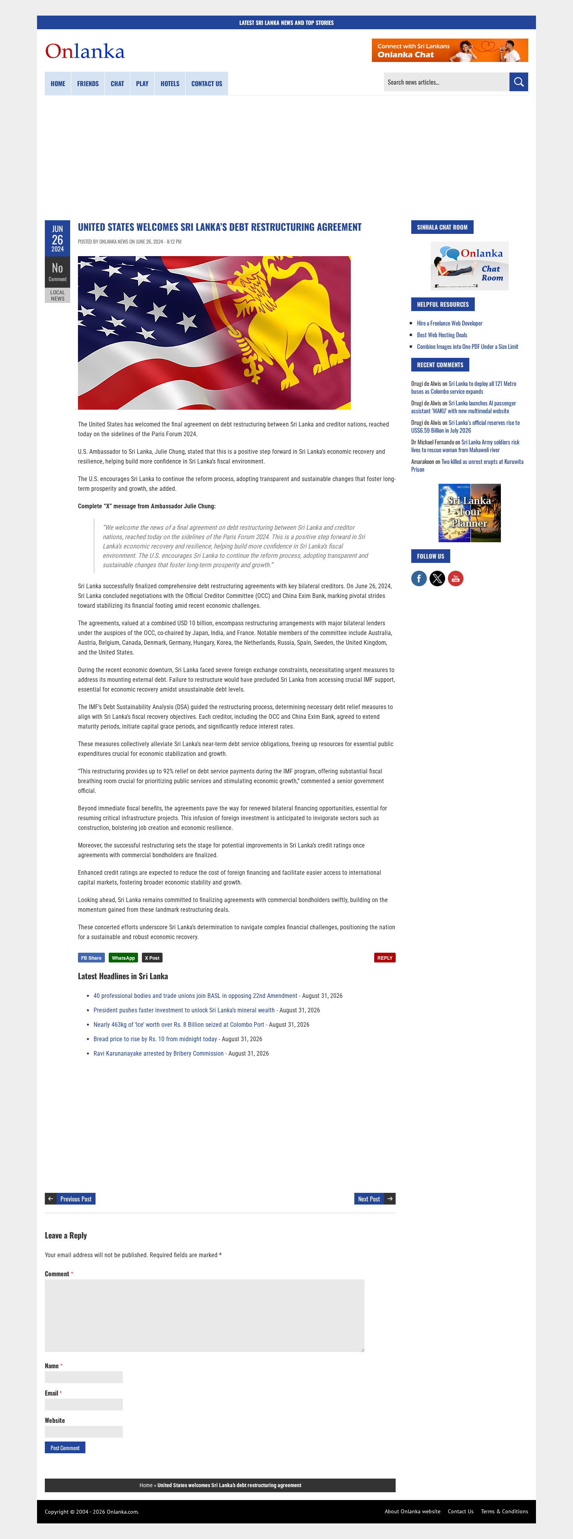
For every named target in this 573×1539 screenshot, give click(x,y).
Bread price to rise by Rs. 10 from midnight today (155, 1039)
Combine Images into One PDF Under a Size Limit (467, 346)
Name (53, 1365)
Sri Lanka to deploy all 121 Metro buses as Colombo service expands (463, 387)
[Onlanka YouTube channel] (455, 574)
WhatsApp (123, 957)
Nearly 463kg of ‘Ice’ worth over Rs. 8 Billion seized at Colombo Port (179, 1024)
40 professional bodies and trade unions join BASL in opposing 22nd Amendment (195, 995)
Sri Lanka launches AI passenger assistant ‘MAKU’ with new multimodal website (463, 406)
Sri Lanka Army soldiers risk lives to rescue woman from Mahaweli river (465, 445)
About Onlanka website (412, 1511)
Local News (57, 295)
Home (58, 83)
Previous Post (76, 1198)
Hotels (170, 83)
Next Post (369, 1198)
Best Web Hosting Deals (442, 334)
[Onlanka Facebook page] (419, 574)
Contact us (206, 83)
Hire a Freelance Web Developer (450, 322)
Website (55, 1420)
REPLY (385, 957)
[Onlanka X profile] (437, 574)
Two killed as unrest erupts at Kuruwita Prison (467, 465)
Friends (88, 83)
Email (53, 1392)
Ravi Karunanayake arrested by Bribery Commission (159, 1053)
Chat (117, 83)
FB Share (91, 957)
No (57, 267)
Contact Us (461, 1511)
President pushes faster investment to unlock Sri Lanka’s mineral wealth (184, 1010)
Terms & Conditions (504, 1511)
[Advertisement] (286, 157)
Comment (58, 279)
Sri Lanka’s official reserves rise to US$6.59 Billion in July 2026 (465, 426)
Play (142, 83)
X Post (152, 957)
